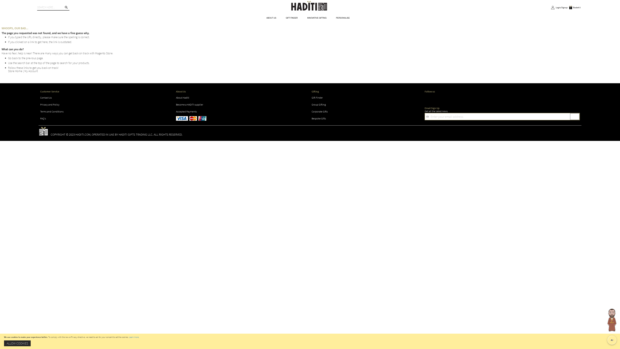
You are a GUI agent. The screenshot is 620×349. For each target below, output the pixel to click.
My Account (31, 71)
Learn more (134, 337)
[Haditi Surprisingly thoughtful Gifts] (309, 6)
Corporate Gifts (320, 111)
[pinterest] (516, 98)
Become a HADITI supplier (189, 104)
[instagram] (463, 98)
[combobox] (53, 7)
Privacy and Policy (49, 104)
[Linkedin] (480, 98)
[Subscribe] (574, 116)
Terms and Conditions (51, 111)
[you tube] (498, 98)
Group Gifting (319, 104)
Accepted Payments (186, 111)
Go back (13, 58)
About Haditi (182, 97)
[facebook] (428, 98)
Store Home (15, 71)
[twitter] (445, 98)
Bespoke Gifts (319, 118)
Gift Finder (317, 97)
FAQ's (43, 118)
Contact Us (46, 97)
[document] (310, 341)
